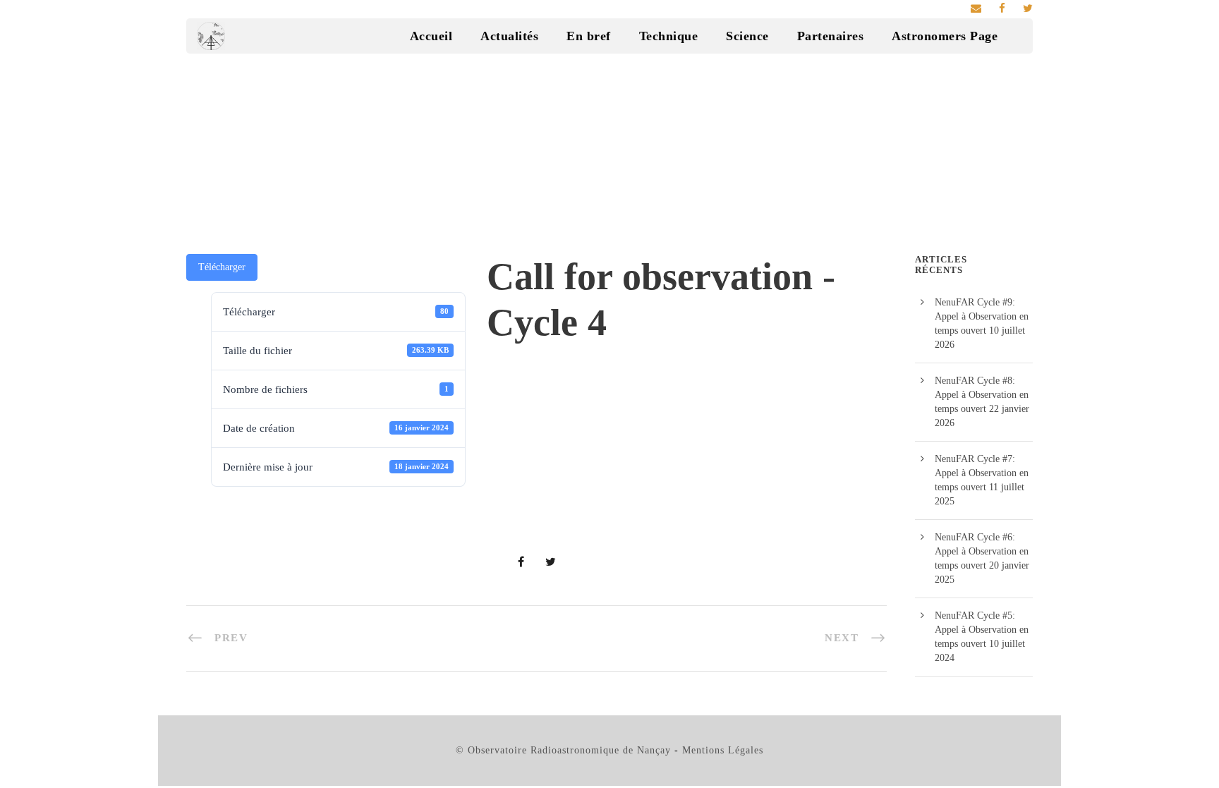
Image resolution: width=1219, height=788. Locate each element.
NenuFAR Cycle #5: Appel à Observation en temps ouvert (982, 629)
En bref (588, 36)
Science (747, 36)
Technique (668, 36)
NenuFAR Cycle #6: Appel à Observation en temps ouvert (982, 551)
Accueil (431, 36)
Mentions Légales (722, 750)
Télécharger (221, 267)
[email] (976, 8)
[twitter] (1028, 8)
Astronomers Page (944, 36)
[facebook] (1002, 8)
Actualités (509, 36)
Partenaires (830, 36)
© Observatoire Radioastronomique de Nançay (563, 750)
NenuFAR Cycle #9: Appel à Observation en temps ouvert (982, 316)
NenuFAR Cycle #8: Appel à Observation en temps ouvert (982, 394)
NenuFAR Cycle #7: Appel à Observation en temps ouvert (982, 473)
